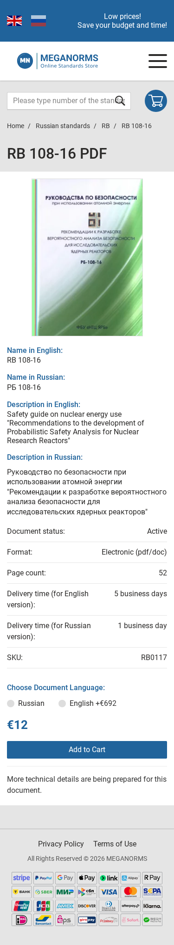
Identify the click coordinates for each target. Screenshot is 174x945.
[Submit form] (120, 100)
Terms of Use (114, 844)
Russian (31, 703)
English (93, 703)
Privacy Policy (61, 844)
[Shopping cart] (156, 101)
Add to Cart (87, 749)
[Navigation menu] (157, 61)
